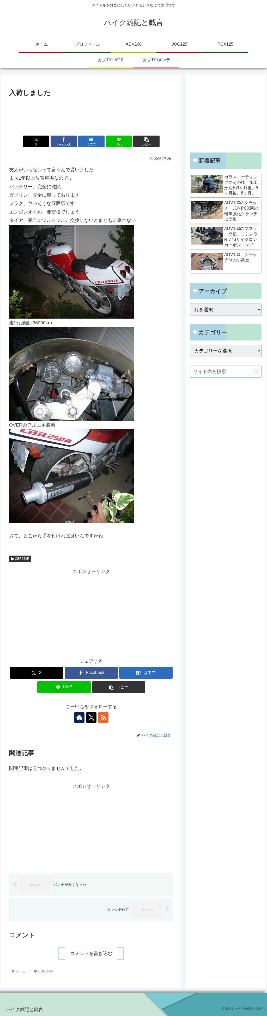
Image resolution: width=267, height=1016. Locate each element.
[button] (146, 141)
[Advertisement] (91, 114)
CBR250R (22, 559)
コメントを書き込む (91, 953)
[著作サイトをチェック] (79, 717)
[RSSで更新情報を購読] (103, 717)
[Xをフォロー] (91, 717)
